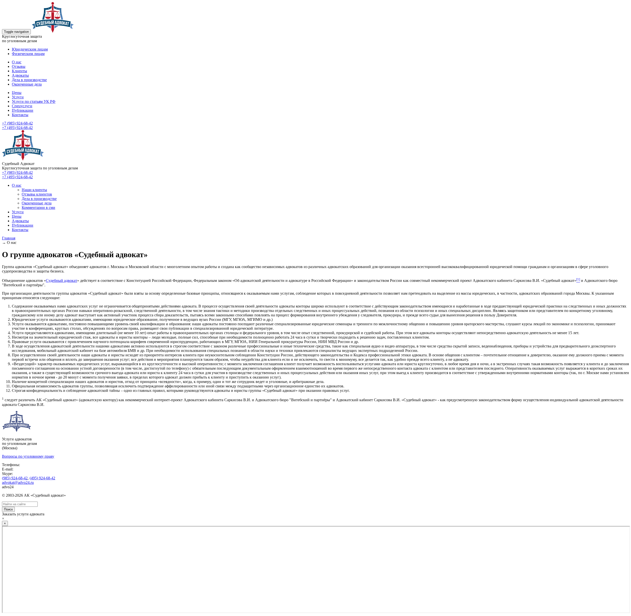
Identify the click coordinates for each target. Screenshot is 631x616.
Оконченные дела (27, 84)
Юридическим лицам (30, 49)
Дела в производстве (29, 80)
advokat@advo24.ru (18, 482)
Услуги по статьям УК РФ (33, 101)
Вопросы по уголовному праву (28, 456)
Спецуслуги (22, 106)
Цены (16, 93)
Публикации (22, 110)
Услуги (18, 97)
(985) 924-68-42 (15, 478)
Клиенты (19, 71)
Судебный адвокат (61, 280)
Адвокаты (20, 75)
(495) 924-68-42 (42, 478)
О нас (16, 62)
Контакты (20, 115)
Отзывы (18, 66)
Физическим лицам (28, 54)
